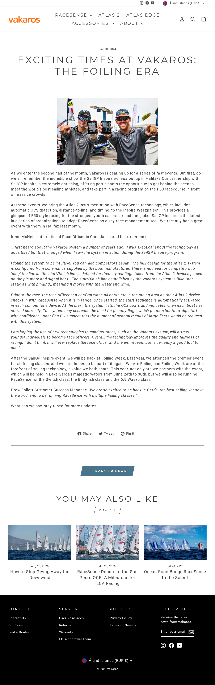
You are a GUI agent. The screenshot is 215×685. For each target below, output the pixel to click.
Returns (65, 625)
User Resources (71, 618)
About (130, 23)
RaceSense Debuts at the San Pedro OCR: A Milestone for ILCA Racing (107, 577)
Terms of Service (123, 625)
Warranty (66, 632)
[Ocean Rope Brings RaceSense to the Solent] (175, 542)
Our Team (15, 625)
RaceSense (72, 15)
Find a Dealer (18, 632)
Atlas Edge (143, 15)
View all (107, 510)
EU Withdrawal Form (75, 639)
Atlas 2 (109, 15)
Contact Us (17, 618)
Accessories (91, 23)
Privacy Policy (121, 618)
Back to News (110, 470)
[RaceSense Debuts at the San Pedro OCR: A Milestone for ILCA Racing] (107, 542)
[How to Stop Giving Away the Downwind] (39, 542)
